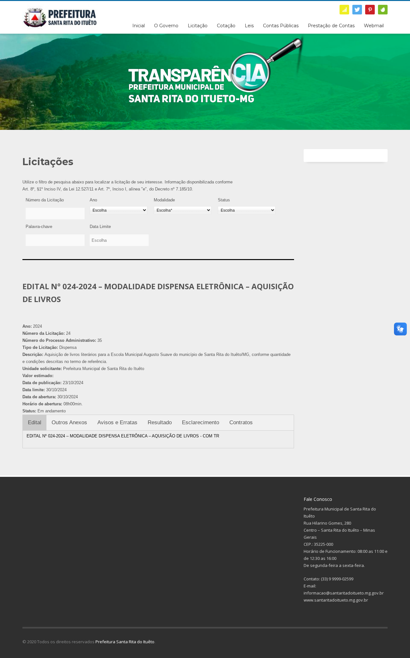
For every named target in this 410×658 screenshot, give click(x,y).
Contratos (241, 422)
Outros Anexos (69, 422)
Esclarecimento (200, 422)
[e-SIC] (344, 9)
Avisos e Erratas (117, 422)
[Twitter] (357, 9)
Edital (34, 422)
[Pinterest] (370, 9)
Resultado (160, 422)
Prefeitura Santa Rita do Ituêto (124, 642)
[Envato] (383, 9)
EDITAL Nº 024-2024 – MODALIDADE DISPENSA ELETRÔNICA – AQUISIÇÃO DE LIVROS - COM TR (123, 436)
